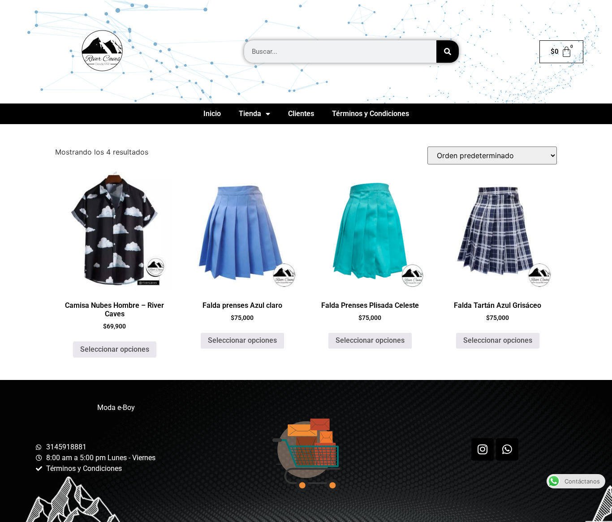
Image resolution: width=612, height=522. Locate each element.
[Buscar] (447, 51)
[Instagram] (482, 449)
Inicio (212, 113)
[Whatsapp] (507, 449)
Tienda (250, 113)
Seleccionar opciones (114, 349)
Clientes (301, 113)
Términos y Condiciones (370, 113)
